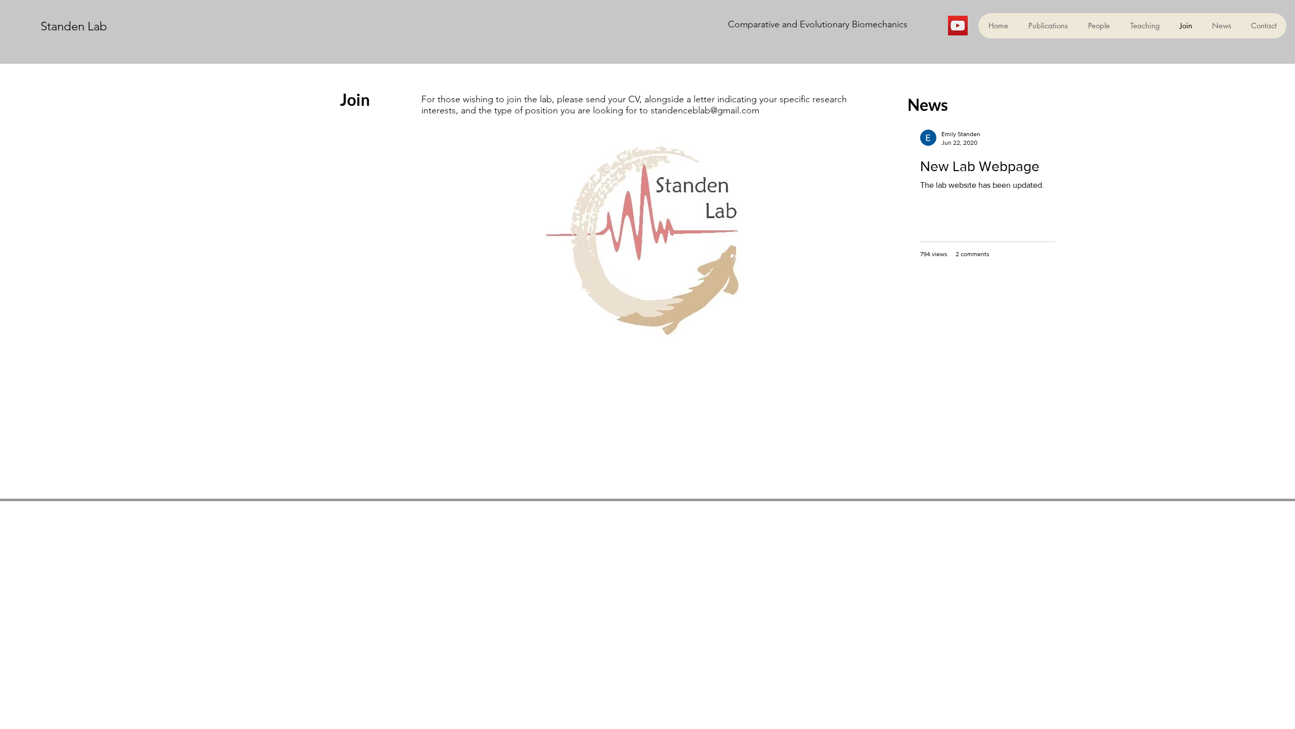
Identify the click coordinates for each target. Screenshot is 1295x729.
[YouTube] (958, 25)
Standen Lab (73, 26)
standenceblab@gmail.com (705, 110)
